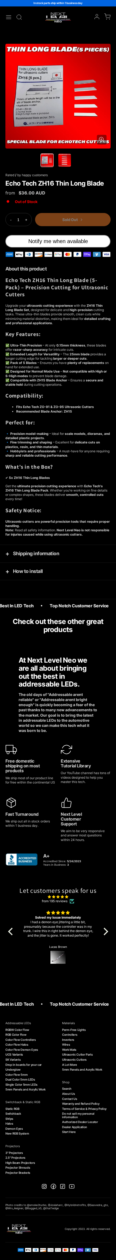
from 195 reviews (54, 901)
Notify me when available (58, 241)
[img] (58, 897)
